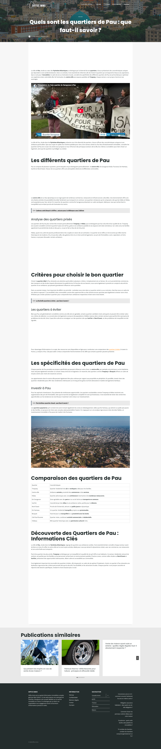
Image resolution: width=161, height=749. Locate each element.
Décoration (116, 4)
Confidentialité (73, 697)
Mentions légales (74, 700)
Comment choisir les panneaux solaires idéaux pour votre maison (124, 714)
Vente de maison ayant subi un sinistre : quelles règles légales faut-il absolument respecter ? (121, 645)
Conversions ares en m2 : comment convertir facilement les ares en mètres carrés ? (124, 696)
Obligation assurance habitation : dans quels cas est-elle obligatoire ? (124, 705)
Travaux (107, 4)
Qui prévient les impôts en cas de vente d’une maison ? (37, 670)
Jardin (98, 4)
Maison (126, 4)
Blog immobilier (62, 14)
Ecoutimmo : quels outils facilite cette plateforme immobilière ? (125, 723)
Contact (71, 702)
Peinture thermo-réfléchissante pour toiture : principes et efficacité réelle (80, 670)
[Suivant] (137, 658)
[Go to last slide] (23, 658)
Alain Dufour (36, 36)
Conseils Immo (96, 695)
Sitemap (71, 695)
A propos (71, 705)
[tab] (77, 677)
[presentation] (39, 652)
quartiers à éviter (114, 349)
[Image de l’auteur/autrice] (29, 36)
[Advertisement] (80, 57)
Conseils (70, 14)
